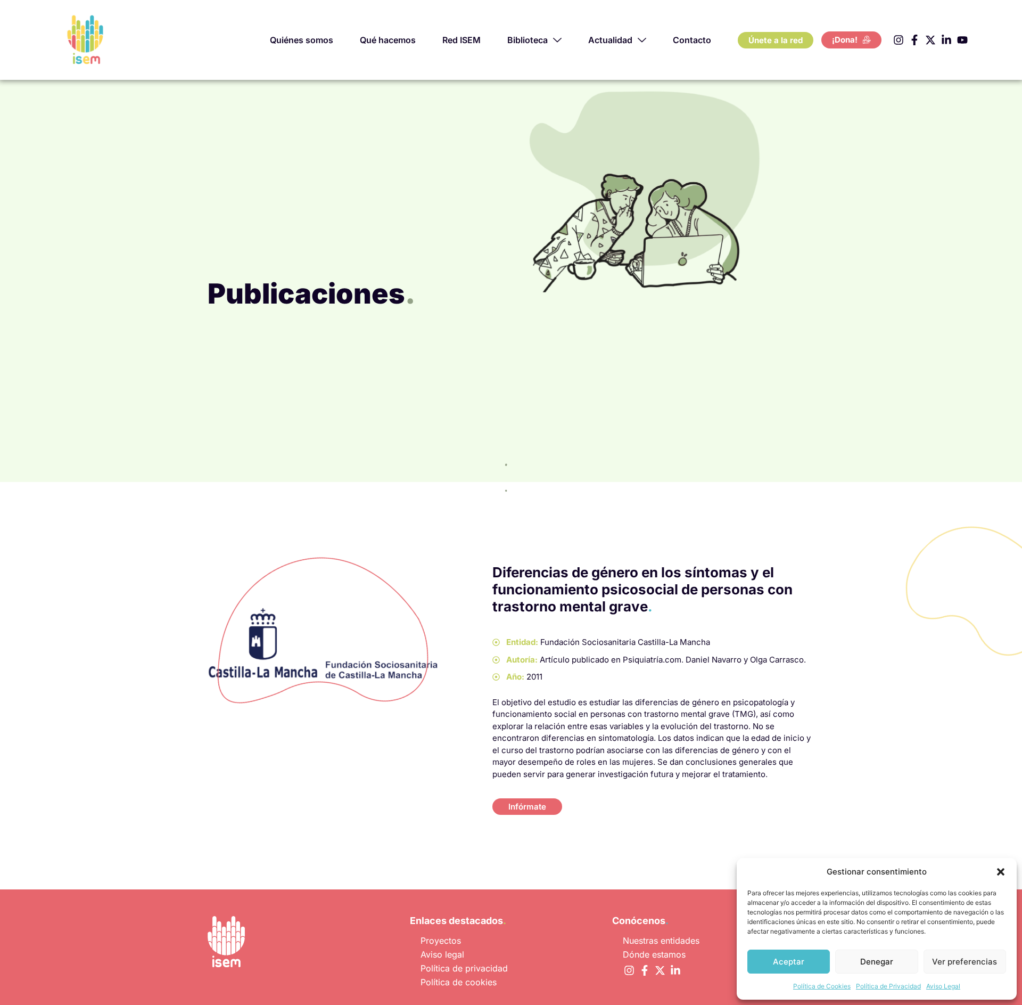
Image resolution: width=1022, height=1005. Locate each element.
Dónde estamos (654, 954)
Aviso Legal (943, 986)
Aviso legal (442, 954)
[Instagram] (898, 40)
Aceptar (788, 962)
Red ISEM (461, 40)
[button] (1000, 872)
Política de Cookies (822, 986)
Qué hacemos (388, 40)
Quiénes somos (301, 40)
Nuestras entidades (661, 940)
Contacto (692, 40)
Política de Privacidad (888, 986)
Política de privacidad (464, 968)
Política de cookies (459, 982)
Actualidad (610, 40)
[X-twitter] (930, 40)
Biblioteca (527, 40)
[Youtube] (962, 40)
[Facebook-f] (914, 40)
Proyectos (441, 940)
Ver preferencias (964, 962)
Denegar (876, 962)
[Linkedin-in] (946, 40)
